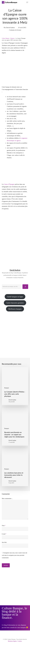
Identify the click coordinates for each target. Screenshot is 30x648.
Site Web (4, 542)
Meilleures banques (15, 309)
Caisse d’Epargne (9, 184)
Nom (4, 525)
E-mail (4, 534)
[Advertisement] (15, 332)
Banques (12, 38)
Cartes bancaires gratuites (15, 303)
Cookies (19, 641)
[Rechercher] (25, 286)
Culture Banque (5, 38)
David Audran (10, 27)
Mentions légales (12, 641)
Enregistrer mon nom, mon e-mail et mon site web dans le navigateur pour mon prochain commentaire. (14, 555)
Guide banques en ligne (15, 297)
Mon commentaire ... (7, 498)
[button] (27, 2)
